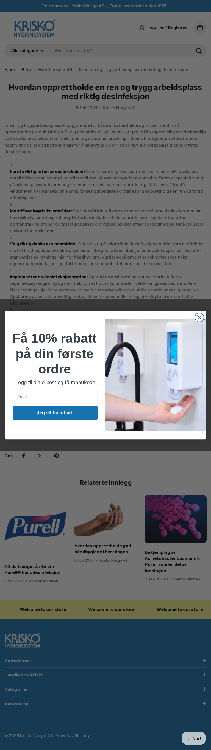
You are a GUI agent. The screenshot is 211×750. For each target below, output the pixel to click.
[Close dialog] (199, 317)
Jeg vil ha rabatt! (55, 412)
